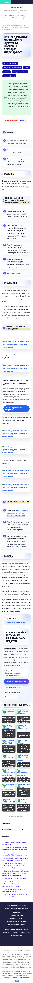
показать (22, 120)
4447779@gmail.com (24, 17)
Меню (7, 2)
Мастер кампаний (8, 355)
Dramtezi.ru (16, 7)
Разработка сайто (11, 697)
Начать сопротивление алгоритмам (13, 409)
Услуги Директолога (10, 63)
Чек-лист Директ (9, 76)
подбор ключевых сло (16, 515)
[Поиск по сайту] (13, 2)
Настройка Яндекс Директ (13, 692)
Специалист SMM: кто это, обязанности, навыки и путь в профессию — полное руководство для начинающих (16, 873)
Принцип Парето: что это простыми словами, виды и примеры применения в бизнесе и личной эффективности (14, 865)
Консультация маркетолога (13, 687)
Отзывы (6, 72)
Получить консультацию (16, 681)
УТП (18, 236)
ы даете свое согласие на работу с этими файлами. (17, 976)
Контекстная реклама (10, 563)
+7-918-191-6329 (9, 16)
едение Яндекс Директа (12, 68)
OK (17, 981)
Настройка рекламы (20, 72)
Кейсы (27, 68)
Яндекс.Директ (23, 563)
